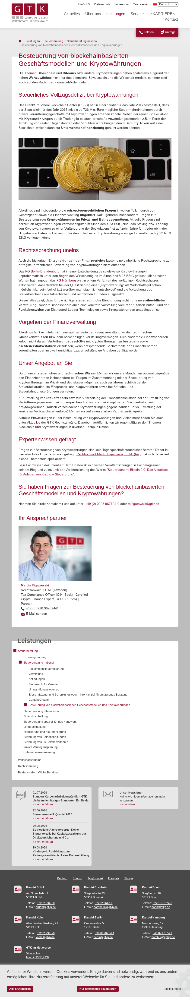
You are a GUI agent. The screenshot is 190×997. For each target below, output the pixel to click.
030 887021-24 (104, 933)
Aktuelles (72, 14)
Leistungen (115, 14)
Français (113, 878)
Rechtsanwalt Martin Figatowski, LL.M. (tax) (108, 454)
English (77, 878)
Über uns (93, 14)
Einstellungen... (173, 989)
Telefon (149, 32)
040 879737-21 (162, 933)
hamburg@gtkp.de (163, 937)
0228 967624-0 (162, 903)
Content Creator (39, 699)
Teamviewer (141, 4)
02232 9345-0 (46, 903)
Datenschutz (102, 4)
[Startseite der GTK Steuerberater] (20, 41)
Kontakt (171, 19)
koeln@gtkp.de (45, 937)
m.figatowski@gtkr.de (143, 504)
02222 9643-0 (104, 903)
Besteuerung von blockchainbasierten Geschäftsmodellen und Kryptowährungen (79, 705)
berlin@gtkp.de (103, 937)
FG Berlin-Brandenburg (42, 271)
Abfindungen (37, 679)
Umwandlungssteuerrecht (45, 689)
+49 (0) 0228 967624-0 (102, 504)
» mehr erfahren (43, 804)
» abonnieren (128, 804)
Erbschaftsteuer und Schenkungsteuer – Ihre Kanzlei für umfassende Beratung (78, 694)
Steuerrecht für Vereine (43, 684)
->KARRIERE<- (162, 14)
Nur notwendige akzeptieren (97, 989)
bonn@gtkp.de (161, 907)
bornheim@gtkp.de (106, 907)
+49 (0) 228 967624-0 (42, 608)
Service (137, 14)
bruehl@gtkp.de (46, 907)
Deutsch (62, 878)
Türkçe (128, 878)
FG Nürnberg (66, 280)
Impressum (122, 4)
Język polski (95, 878)
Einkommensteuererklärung (46, 669)
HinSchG (84, 4)
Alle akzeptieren (20, 989)
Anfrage (170, 32)
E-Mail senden (36, 613)
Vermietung (36, 674)
